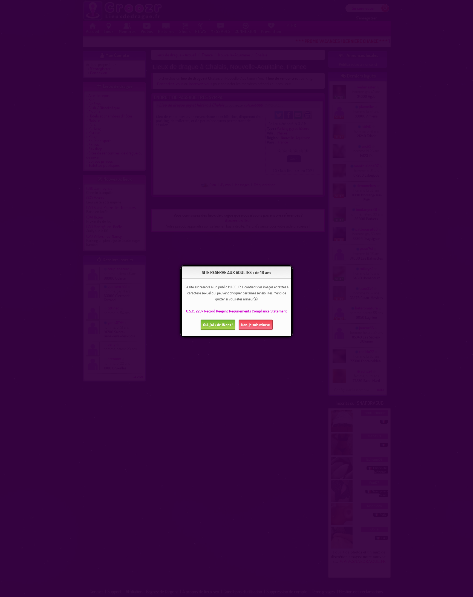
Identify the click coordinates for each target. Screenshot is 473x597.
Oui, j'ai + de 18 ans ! (218, 324)
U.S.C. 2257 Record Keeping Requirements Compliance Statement (236, 311)
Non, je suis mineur (255, 324)
